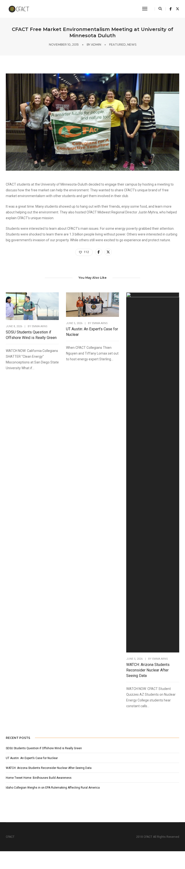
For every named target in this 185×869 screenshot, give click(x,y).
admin (96, 44)
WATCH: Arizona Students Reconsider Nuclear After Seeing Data (148, 670)
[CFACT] (21, 9)
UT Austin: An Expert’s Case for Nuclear (92, 332)
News (131, 44)
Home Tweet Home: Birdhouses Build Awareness (39, 777)
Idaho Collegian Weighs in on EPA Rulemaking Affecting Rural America (53, 787)
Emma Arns (39, 326)
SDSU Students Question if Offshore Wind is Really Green (31, 335)
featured (117, 44)
